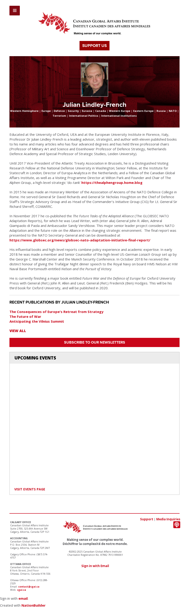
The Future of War (25, 316)
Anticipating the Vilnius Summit (36, 321)
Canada (100, 111)
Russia (161, 111)
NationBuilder (33, 605)
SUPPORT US (94, 45)
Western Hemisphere (24, 111)
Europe (46, 111)
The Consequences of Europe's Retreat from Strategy (56, 311)
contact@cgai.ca (28, 586)
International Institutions (119, 115)
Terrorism (59, 115)
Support (146, 519)
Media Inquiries (168, 519)
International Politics (83, 115)
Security (73, 111)
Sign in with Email (95, 566)
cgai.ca (21, 589)
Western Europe (119, 111)
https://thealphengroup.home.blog (111, 182)
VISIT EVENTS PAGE (29, 489)
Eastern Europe (143, 111)
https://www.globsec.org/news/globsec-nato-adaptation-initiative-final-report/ (79, 240)
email (23, 598)
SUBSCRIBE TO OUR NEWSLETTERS (94, 342)
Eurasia (87, 111)
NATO (173, 111)
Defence (59, 111)
